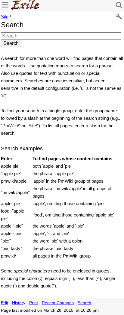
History (18, 303)
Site (4, 16)
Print (33, 303)
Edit (4, 303)
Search (84, 303)
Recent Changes (58, 303)
